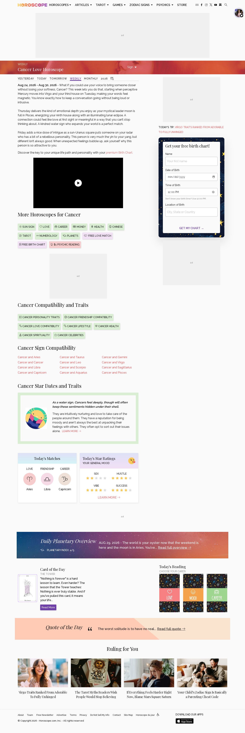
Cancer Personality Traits (41, 317)
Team (30, 715)
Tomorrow (58, 78)
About (21, 715)
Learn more (107, 497)
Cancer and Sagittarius (117, 367)
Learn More (70, 431)
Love (46, 226)
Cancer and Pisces (114, 372)
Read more (48, 607)
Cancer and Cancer (30, 362)
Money (81, 226)
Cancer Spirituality (36, 335)
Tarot (101, 5)
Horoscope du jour (145, 715)
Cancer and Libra (29, 367)
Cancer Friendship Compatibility (89, 317)
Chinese (117, 226)
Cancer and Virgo (113, 362)
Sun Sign (28, 226)
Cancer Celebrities (70, 335)
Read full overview (173, 547)
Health (98, 226)
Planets (72, 235)
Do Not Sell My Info (99, 715)
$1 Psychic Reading (66, 244)
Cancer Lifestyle (78, 326)
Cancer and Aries (29, 357)
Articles (82, 5)
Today (42, 78)
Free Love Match (99, 235)
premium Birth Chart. (119, 152)
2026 (104, 78)
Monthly (91, 78)
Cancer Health (108, 326)
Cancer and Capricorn (32, 372)
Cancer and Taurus (72, 357)
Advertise (61, 715)
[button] (158, 714)
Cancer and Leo (70, 362)
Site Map (128, 715)
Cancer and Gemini (114, 357)
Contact (117, 715)
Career (62, 226)
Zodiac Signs (139, 5)
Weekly (75, 78)
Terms (73, 715)
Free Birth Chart (33, 244)
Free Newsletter (44, 715)
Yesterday (26, 78)
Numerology (48, 235)
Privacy (83, 715)
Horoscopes (59, 5)
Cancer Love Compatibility (40, 326)
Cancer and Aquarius (73, 372)
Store (182, 5)
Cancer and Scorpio (73, 367)
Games (118, 5)
